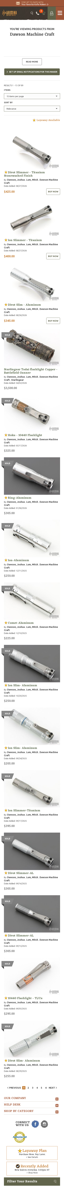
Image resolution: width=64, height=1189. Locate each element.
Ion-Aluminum (18, 560)
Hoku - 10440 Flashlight (25, 435)
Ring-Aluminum (19, 498)
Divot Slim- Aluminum (24, 1060)
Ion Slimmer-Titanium (24, 810)
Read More (32, 62)
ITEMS (7, 90)
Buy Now (53, 191)
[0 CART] (43, 13)
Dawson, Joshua (16, 179)
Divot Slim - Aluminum (24, 305)
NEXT (52, 1087)
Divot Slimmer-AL (21, 873)
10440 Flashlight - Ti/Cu (25, 998)
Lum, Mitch (32, 179)
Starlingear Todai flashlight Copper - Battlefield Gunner (30, 371)
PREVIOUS (15, 1087)
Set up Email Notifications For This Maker (33, 72)
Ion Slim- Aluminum (22, 685)
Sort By (8, 102)
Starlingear (17, 380)
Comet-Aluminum (21, 623)
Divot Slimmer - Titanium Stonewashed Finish (24, 174)
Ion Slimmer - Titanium (25, 240)
